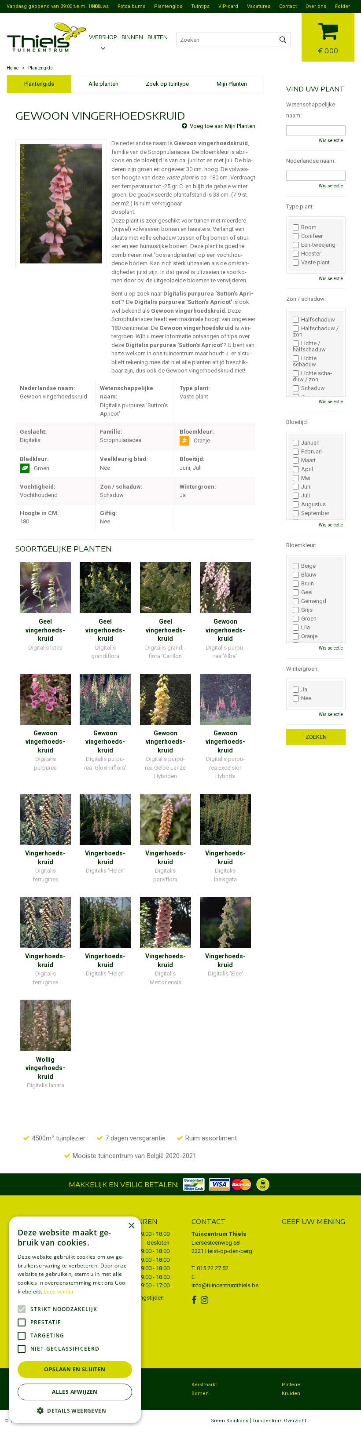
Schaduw (313, 388)
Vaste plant (315, 262)
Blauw (309, 575)
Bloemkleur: (301, 545)
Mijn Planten (232, 83)
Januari (310, 443)
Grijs (307, 610)
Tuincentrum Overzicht (279, 1421)
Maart (308, 460)
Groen (309, 619)
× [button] (131, 1226)
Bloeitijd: (297, 422)
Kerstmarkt (204, 1385)
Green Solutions (229, 1421)
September (315, 513)
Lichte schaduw (305, 361)
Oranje (309, 636)
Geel (307, 592)
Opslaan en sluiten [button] (74, 1369)
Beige (308, 566)
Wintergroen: (302, 668)
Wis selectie (331, 140)
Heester (311, 254)
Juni (306, 487)
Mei (305, 478)
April (307, 469)
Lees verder (59, 1291)
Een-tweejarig (318, 245)
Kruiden (291, 1393)
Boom (309, 227)
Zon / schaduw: (306, 299)
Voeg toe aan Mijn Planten (222, 126)
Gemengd (313, 601)
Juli (305, 496)
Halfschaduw (318, 320)
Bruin (307, 584)
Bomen (200, 1393)
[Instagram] (205, 1300)
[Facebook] (195, 1300)
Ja (304, 690)
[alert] (75, 1319)
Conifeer (312, 236)
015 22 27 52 (212, 1268)
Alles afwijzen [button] (75, 1391)
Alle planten (103, 83)
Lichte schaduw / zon (312, 376)
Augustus (313, 504)
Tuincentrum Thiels (219, 1234)
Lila (305, 628)
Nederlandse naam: (310, 160)
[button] (75, 1410)
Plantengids (39, 83)
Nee (306, 698)
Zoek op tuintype (167, 83)
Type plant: (300, 206)
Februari (311, 452)
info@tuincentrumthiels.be (225, 1285)
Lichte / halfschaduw (309, 346)
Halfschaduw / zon (316, 331)
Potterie (291, 1385)
